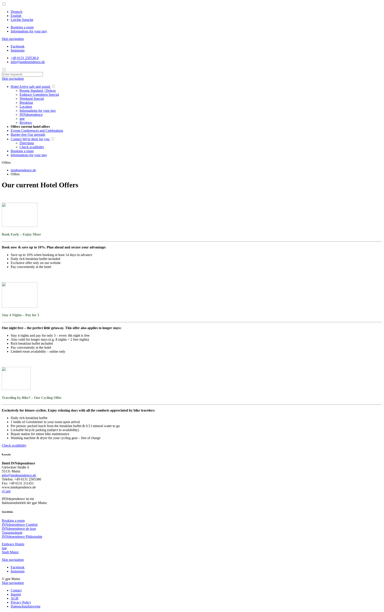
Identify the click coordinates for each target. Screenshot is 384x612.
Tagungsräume (12, 532)
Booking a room (22, 27)
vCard (6, 491)
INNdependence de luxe (19, 528)
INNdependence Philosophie (22, 536)
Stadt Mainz (10, 552)
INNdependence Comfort (20, 524)
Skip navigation (13, 39)
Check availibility (14, 445)
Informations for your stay (29, 31)
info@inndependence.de (19, 475)
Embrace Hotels (13, 544)
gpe (4, 548)
